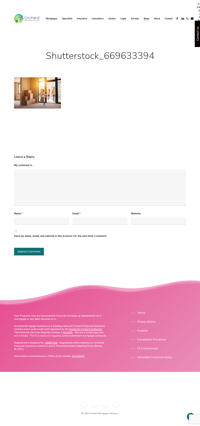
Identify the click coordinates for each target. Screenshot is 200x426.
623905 (68, 332)
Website (136, 213)
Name (18, 213)
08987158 (51, 342)
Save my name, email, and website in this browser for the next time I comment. (60, 236)
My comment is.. (23, 165)
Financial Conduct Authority (85, 329)
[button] (138, 312)
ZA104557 (78, 356)
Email (76, 213)
